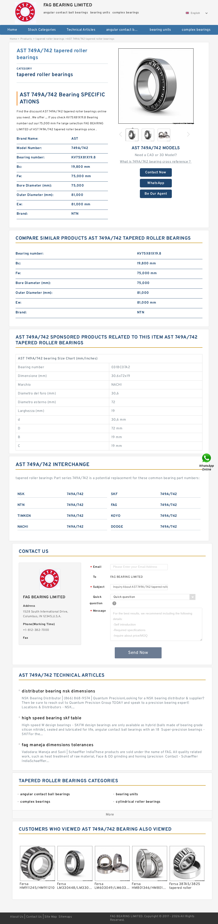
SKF (114, 494)
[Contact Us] (207, 462)
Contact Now (155, 172)
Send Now (138, 653)
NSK (21, 494)
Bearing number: (31, 157)
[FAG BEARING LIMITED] (25, 11)
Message (98, 611)
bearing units (160, 30)
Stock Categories (42, 30)
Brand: (22, 214)
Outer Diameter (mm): (35, 195)
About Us (16, 917)
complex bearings (196, 30)
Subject (97, 587)
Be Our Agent (156, 194)
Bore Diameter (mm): (34, 186)
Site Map (50, 917)
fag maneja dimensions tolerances (57, 745)
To (94, 577)
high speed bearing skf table (51, 718)
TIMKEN (24, 516)
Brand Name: (27, 139)
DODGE (117, 527)
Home (12, 30)
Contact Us (34, 917)
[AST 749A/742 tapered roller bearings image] (156, 86)
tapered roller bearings (50, 39)
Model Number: (29, 148)
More (110, 814)
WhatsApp (155, 183)
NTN (21, 505)
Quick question (96, 600)
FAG (114, 505)
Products (26, 39)
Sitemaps (65, 917)
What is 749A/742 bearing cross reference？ (156, 162)
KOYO (116, 516)
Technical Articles (81, 30)
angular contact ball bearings (125, 30)
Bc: (19, 167)
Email (95, 567)
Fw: (19, 176)
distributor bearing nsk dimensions (58, 691)
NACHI (22, 527)
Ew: (20, 204)
